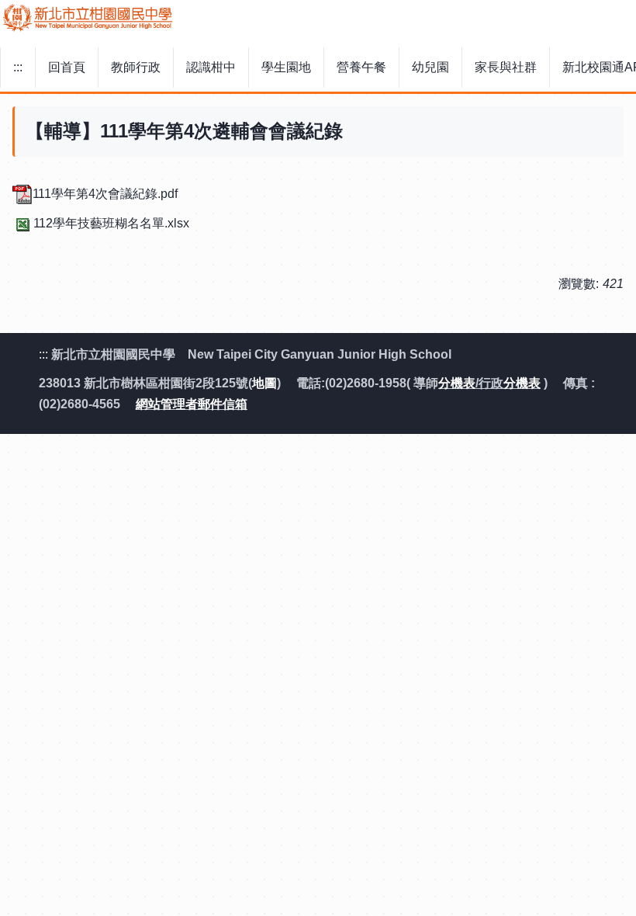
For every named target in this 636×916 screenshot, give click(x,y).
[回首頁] (318, 18)
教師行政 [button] (136, 67)
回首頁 (66, 67)
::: (17, 67)
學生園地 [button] (286, 67)
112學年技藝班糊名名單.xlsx (111, 223)
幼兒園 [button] (430, 67)
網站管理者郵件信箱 (191, 404)
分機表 (456, 383)
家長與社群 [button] (506, 67)
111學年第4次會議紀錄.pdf (105, 193)
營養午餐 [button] (361, 67)
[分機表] (542, 383)
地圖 (264, 383)
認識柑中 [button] (211, 67)
